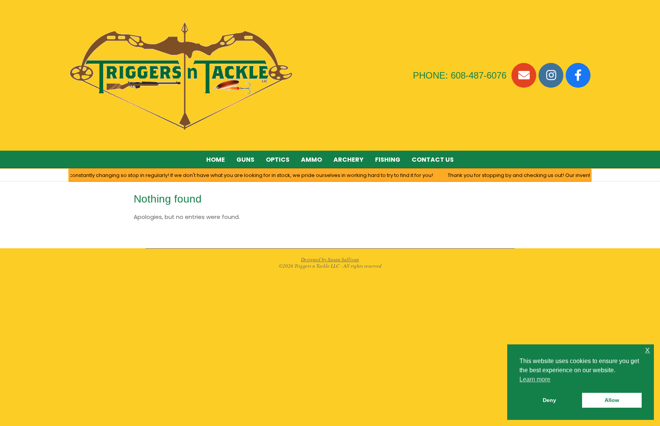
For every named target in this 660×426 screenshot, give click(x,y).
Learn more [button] (534, 379)
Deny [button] (549, 400)
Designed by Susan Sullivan (330, 259)
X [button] (647, 350)
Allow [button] (612, 400)
